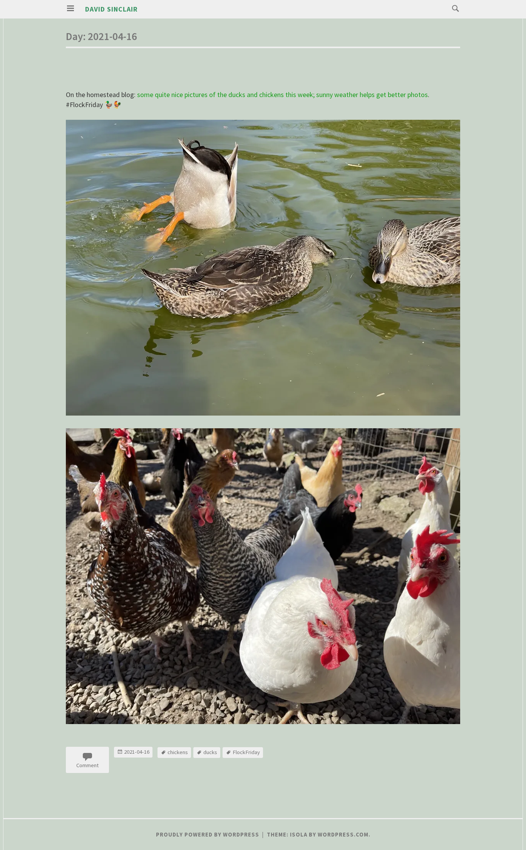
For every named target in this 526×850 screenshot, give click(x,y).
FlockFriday (246, 752)
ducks (210, 752)
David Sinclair (111, 9)
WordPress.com (343, 834)
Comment (87, 765)
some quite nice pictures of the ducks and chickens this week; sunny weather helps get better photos (282, 94)
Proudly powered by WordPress (207, 834)
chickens (178, 752)
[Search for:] (453, 7)
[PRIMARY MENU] (70, 8)
